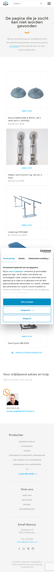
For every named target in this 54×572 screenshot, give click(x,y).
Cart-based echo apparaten (27, 460)
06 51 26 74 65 (12, 408)
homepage (14, 46)
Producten (16, 435)
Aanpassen (26, 310)
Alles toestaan (27, 302)
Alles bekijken (26, 474)
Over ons (27, 495)
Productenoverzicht (28, 353)
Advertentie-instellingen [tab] (39, 258)
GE (27, 469)
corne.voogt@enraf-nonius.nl (20, 411)
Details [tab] (22, 258)
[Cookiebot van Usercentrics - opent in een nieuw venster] (40, 251)
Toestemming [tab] (9, 258)
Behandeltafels (27, 442)
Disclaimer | (17, 562)
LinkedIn (24, 549)
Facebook (19, 549)
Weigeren (27, 318)
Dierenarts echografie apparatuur (27, 455)
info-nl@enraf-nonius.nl (27, 542)
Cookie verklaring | (19, 565)
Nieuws (27, 504)
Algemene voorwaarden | (32, 562)
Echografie (27, 446)
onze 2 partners (16, 271)
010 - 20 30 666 (27, 539)
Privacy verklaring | (34, 565)
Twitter (28, 549)
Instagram (33, 549)
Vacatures (27, 500)
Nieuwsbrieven (27, 509)
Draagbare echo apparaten (27, 464)
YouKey (27, 451)
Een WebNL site (27, 567)
